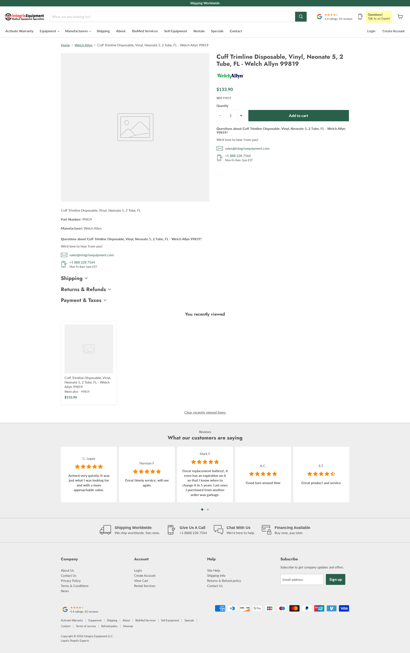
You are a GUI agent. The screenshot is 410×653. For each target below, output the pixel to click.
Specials (217, 31)
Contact (236, 31)
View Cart (141, 581)
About (121, 31)
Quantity (222, 106)
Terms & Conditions (75, 586)
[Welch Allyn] (230, 81)
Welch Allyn (83, 45)
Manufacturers (77, 31)
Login (371, 31)
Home (65, 45)
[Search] (301, 17)
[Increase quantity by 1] (241, 116)
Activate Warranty (19, 31)
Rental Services (144, 586)
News (65, 591)
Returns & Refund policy (224, 581)
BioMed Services (145, 31)
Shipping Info (216, 575)
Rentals (199, 31)
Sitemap (128, 626)
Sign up (335, 579)
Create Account (393, 31)
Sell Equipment (175, 31)
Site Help (213, 570)
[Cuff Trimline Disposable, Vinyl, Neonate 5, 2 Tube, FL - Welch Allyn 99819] (88, 349)
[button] (202, 509)
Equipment (48, 31)
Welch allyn (71, 391)
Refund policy (109, 626)
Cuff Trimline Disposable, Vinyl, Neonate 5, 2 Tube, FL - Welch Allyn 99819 (87, 382)
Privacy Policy (71, 581)
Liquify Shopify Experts (75, 640)
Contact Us (68, 575)
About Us (67, 570)
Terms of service (86, 626)
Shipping (103, 31)
